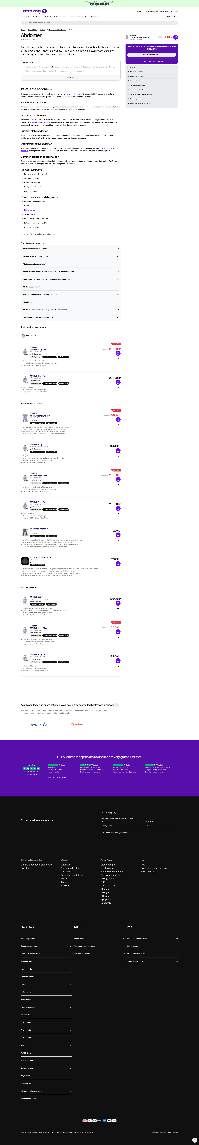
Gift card (65, 864)
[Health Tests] (37, 927)
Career (64, 871)
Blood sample (108, 864)
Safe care (66, 885)
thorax (67, 94)
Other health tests (28, 1007)
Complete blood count (30, 946)
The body (42, 30)
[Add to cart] (175, 37)
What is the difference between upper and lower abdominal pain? (48, 272)
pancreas (34, 122)
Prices (64, 878)
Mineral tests (26, 1000)
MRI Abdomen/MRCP (139, 37)
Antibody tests (27, 1083)
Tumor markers (27, 1068)
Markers (105, 889)
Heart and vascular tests (30, 954)
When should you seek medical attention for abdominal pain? (47, 279)
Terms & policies (173, 1132)
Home (23, 30)
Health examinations (60, 17)
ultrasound (106, 148)
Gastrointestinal (27, 977)
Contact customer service (154, 868)
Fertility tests (26, 1053)
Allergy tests (107, 878)
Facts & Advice (83, 17)
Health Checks (38, 17)
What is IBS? (27, 302)
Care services (108, 885)
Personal (167, 16)
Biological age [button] (36, 357)
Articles (105, 896)
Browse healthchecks (150, 55)
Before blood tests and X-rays (36, 864)
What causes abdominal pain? (34, 264)
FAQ (143, 864)
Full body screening (111, 875)
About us (65, 882)
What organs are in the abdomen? (36, 256)
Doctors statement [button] (50, 357)
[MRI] (81, 927)
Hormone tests (27, 961)
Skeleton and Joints (29, 587)
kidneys (47, 122)
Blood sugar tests (28, 939)
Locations (72, 17)
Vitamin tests (26, 1022)
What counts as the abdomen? (35, 249)
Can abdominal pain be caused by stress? (39, 317)
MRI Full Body (36, 444)
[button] (99, 23)
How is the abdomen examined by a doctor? (40, 295)
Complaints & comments (159, 1132)
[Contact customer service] (52, 820)
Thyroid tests (26, 1076)
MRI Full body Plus (38, 349)
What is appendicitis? (31, 287)
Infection (24, 1045)
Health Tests (25, 17)
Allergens (106, 892)
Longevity (106, 903)
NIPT (103, 882)
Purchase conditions (72, 875)
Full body (48, 17)
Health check (108, 868)
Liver (23, 984)
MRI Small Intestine (39, 528)
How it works (95, 17)
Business (175, 16)
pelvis (79, 94)
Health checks (31, 336)
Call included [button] (64, 357)
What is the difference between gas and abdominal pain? (45, 310)
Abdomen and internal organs (57, 30)
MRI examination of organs (31, 404)
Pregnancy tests (27, 1061)
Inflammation (26, 1015)
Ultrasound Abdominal (40, 557)
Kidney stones (29, 210)
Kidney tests (26, 992)
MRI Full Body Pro (38, 376)
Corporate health (70, 868)
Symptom (106, 899)
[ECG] (135, 927)
